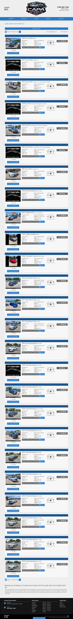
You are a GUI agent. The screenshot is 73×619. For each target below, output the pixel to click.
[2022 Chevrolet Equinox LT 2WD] (13, 479)
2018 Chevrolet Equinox (31, 343)
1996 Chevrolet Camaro (33, 256)
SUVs (46, 589)
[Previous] (6, 32)
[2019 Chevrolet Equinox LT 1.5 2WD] (13, 413)
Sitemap (59, 616)
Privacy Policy (63, 607)
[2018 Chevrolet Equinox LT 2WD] (13, 370)
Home (61, 602)
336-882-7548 (63, 7)
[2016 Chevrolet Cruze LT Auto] (13, 283)
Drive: (23, 45)
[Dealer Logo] (36, 8)
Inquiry (24, 47)
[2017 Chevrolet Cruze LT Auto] (13, 304)
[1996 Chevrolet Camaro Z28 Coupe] (13, 261)
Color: (23, 43)
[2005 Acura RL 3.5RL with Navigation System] (13, 108)
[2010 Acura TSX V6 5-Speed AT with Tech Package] (13, 152)
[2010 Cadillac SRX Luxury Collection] (13, 217)
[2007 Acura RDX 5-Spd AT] (13, 65)
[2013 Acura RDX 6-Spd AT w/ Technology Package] (13, 87)
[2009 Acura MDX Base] (13, 43)
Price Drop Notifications (13, 53)
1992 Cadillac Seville (30, 234)
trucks (43, 589)
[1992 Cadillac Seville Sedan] (13, 239)
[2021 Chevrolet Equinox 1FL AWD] (13, 435)
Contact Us (62, 605)
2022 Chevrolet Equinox (32, 474)
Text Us (42, 47)
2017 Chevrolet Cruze (31, 300)
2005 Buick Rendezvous (32, 191)
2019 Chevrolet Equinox (32, 409)
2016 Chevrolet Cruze (31, 278)
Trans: (35, 43)
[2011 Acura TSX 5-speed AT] (13, 174)
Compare (14, 50)
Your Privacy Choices (64, 616)
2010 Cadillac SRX (32, 213)
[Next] (20, 32)
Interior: (23, 42)
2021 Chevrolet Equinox (31, 430)
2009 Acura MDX (29, 38)
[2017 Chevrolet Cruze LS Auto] (13, 326)
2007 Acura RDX (30, 60)
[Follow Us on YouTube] (7, 9)
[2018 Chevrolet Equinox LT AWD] (13, 348)
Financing (36, 47)
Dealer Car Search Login (48, 616)
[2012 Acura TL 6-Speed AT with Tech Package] (13, 130)
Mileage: (36, 45)
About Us (62, 604)
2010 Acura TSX (36, 147)
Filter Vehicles (37, 28)
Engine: (35, 42)
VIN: (35, 40)
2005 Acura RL (34, 104)
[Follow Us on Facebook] (5, 9)
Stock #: (24, 40)
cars (40, 589)
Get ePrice (62, 63)
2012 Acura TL (34, 125)
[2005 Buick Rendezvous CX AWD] (13, 196)
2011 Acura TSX (30, 169)
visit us (36, 592)
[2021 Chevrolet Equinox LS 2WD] (13, 457)
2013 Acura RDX (36, 82)
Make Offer (29, 47)
